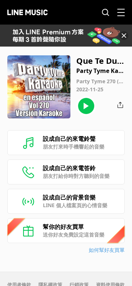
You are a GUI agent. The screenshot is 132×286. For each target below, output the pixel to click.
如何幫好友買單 (107, 249)
